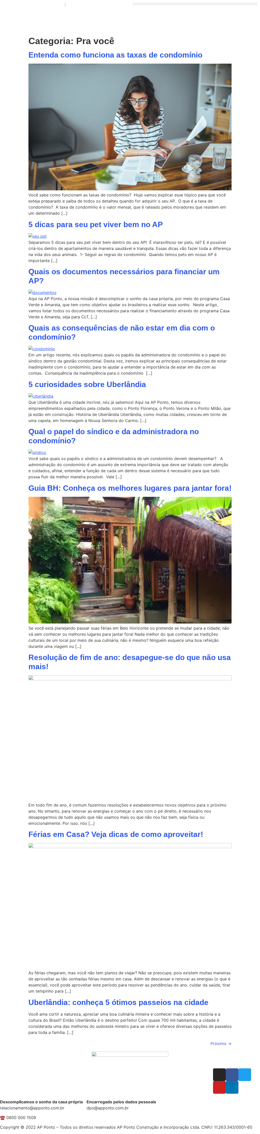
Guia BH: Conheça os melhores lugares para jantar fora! (130, 488)
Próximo (221, 1043)
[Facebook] (232, 1074)
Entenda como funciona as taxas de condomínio (116, 55)
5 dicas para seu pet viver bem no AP (95, 224)
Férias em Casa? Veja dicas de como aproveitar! (115, 834)
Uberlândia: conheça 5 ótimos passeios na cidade (118, 1002)
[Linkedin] (232, 1087)
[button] (195, 4)
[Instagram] (219, 1074)
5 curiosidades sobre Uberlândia (87, 384)
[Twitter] (244, 1074)
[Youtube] (219, 1087)
